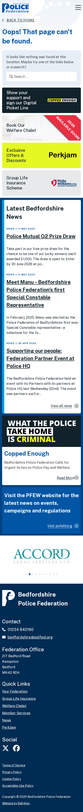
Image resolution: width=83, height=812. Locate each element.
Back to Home (21, 20)
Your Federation (14, 691)
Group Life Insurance (19, 698)
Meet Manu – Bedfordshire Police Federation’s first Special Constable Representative (38, 293)
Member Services (16, 713)
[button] (26, 574)
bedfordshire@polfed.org (30, 637)
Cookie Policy (11, 779)
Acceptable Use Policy (17, 785)
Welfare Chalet (14, 706)
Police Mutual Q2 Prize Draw (41, 236)
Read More (65, 478)
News (10, 228)
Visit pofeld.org (59, 526)
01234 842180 (21, 629)
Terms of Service (13, 765)
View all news (61, 406)
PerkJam (9, 727)
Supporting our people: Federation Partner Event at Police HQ (40, 358)
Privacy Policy (11, 772)
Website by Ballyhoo (16, 803)
